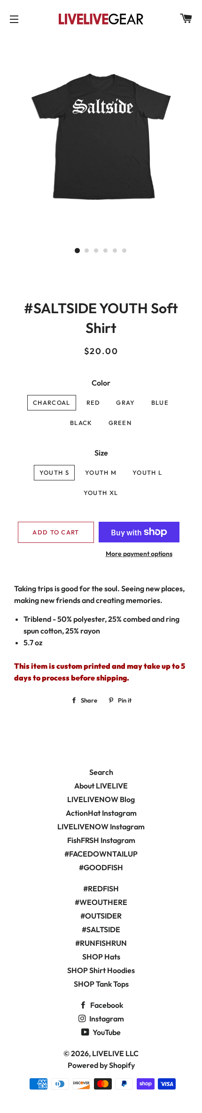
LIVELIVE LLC (115, 1053)
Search (101, 772)
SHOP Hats (101, 956)
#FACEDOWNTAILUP (101, 853)
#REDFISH (101, 888)
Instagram (106, 1018)
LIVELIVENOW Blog (101, 799)
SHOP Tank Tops (101, 984)
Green (120, 422)
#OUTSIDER (101, 915)
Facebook (106, 1005)
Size (101, 452)
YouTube (106, 1032)
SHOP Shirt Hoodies (101, 970)
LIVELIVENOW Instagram (101, 826)
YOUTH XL (101, 492)
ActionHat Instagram (101, 813)
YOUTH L (147, 472)
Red (93, 402)
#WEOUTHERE (101, 902)
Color (101, 382)
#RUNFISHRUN (101, 943)
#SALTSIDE (101, 929)
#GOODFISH (101, 867)
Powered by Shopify (101, 1065)
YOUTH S (54, 472)
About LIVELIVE (101, 785)
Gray (125, 402)
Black (81, 422)
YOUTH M (101, 472)
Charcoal (51, 402)
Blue (160, 402)
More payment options (139, 553)
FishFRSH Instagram (101, 840)
